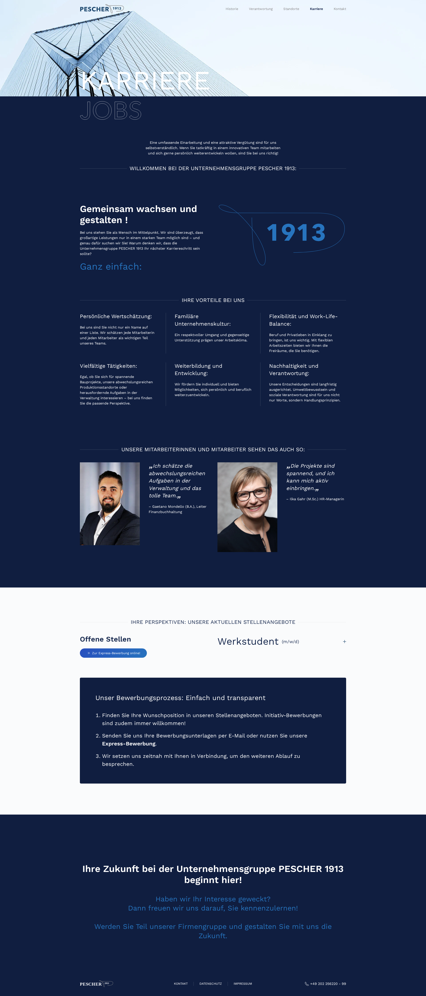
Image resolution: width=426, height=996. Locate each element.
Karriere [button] (316, 9)
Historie (232, 9)
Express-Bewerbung (128, 744)
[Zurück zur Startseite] (102, 9)
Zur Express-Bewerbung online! (116, 653)
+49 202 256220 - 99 (328, 984)
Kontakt (340, 9)
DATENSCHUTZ (210, 983)
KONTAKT (181, 983)
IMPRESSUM (243, 983)
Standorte (291, 9)
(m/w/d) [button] (258, 641)
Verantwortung (261, 9)
